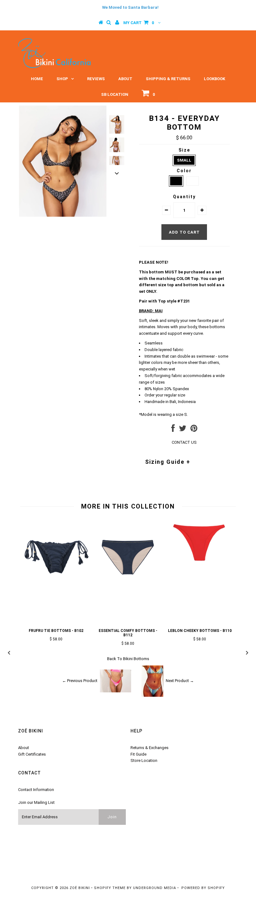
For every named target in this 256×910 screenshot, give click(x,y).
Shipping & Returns (168, 78)
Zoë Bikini (80, 888)
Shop (62, 78)
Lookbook (214, 78)
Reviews (96, 78)
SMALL (184, 160)
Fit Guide (138, 754)
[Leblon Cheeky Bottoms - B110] (199, 565)
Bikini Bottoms (136, 658)
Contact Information (36, 789)
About (125, 78)
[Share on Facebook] (173, 429)
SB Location (114, 94)
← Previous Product (79, 680)
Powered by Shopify (203, 888)
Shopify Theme (110, 888)
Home (37, 78)
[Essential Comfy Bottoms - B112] (128, 588)
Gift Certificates (32, 754)
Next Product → (180, 680)
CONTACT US (184, 442)
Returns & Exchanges (149, 747)
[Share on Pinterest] (193, 429)
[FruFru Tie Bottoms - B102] (56, 588)
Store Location (143, 760)
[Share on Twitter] (182, 429)
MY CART (138, 22)
